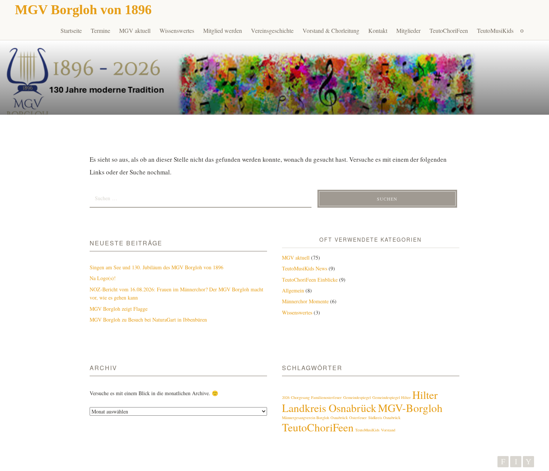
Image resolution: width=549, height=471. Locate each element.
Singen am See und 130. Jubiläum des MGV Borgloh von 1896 (156, 267)
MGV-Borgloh (410, 407)
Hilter (425, 394)
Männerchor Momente (305, 301)
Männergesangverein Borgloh (305, 417)
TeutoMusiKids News (304, 268)
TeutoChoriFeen (448, 30)
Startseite (71, 30)
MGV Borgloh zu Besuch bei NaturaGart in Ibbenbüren (148, 319)
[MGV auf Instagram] (515, 462)
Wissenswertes (176, 30)
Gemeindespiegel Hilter (391, 397)
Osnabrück (339, 417)
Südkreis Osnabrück (384, 417)
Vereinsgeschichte (272, 30)
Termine (100, 30)
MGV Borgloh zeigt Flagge (119, 308)
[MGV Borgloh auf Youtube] (528, 462)
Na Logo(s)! (103, 278)
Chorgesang (300, 397)
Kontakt (377, 30)
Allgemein (293, 290)
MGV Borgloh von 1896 (83, 9)
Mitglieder (408, 30)
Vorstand (388, 430)
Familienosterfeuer (326, 397)
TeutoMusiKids (495, 30)
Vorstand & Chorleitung (331, 30)
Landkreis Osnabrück (329, 407)
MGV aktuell (135, 30)
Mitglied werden (222, 30)
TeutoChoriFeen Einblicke (310, 279)
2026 (285, 397)
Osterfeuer (358, 417)
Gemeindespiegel (357, 397)
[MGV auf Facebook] (503, 462)
